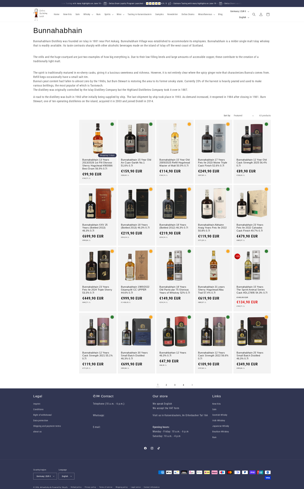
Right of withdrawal (42, 415)
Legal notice (136, 487)
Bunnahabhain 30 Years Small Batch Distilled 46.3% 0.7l (134, 355)
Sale (214, 409)
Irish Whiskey (218, 420)
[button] (88, 14)
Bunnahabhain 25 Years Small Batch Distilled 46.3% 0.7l (250, 355)
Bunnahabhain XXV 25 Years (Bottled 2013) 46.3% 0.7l (95, 227)
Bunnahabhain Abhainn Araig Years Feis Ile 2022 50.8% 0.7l (212, 227)
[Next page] (192, 384)
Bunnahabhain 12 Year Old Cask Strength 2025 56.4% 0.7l (252, 162)
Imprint (36, 404)
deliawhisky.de (46, 487)
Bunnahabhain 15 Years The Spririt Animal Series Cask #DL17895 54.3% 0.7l (252, 289)
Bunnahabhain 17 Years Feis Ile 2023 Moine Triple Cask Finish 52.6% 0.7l (212, 162)
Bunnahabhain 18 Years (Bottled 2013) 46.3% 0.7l (135, 226)
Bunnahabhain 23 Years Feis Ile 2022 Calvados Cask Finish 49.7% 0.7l (250, 227)
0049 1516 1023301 (104, 419)
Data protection (40, 420)
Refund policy (76, 487)
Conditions (38, 409)
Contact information (151, 487)
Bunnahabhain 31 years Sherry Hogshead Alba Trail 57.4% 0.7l (211, 289)
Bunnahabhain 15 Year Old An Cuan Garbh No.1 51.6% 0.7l (136, 162)
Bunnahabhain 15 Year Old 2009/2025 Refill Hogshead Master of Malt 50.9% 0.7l (174, 162)
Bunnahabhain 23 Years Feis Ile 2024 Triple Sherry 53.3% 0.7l (97, 289)
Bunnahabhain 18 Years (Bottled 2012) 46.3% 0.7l (173, 226)
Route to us (159, 419)
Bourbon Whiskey (220, 431)
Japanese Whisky (220, 426)
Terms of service (105, 487)
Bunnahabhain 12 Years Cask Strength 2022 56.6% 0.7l (213, 355)
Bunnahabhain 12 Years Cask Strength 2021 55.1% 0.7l (97, 355)
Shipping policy (122, 487)
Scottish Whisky (219, 415)
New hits (216, 404)
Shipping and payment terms (47, 426)
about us (37, 431)
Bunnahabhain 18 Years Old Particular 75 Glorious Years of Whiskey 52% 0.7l (174, 289)
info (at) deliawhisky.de (106, 431)
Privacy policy (90, 487)
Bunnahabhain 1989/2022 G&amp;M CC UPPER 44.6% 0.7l (135, 289)
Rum (214, 437)
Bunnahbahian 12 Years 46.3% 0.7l (172, 354)
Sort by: (227, 115)
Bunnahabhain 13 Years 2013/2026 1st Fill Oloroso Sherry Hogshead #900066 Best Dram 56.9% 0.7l (97, 164)
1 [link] (158, 384)
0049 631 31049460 (104, 408)
